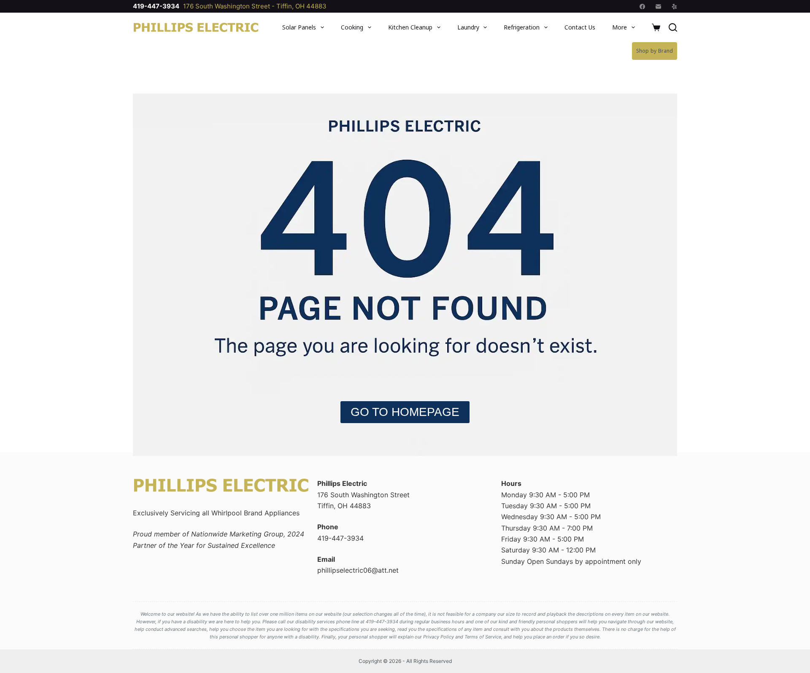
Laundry (468, 27)
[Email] (658, 6)
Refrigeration (522, 27)
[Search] (673, 27)
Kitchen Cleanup (410, 27)
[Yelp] (674, 6)
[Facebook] (642, 6)
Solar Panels (299, 27)
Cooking (352, 27)
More (619, 27)
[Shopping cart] (656, 27)
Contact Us (579, 27)
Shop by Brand (654, 50)
